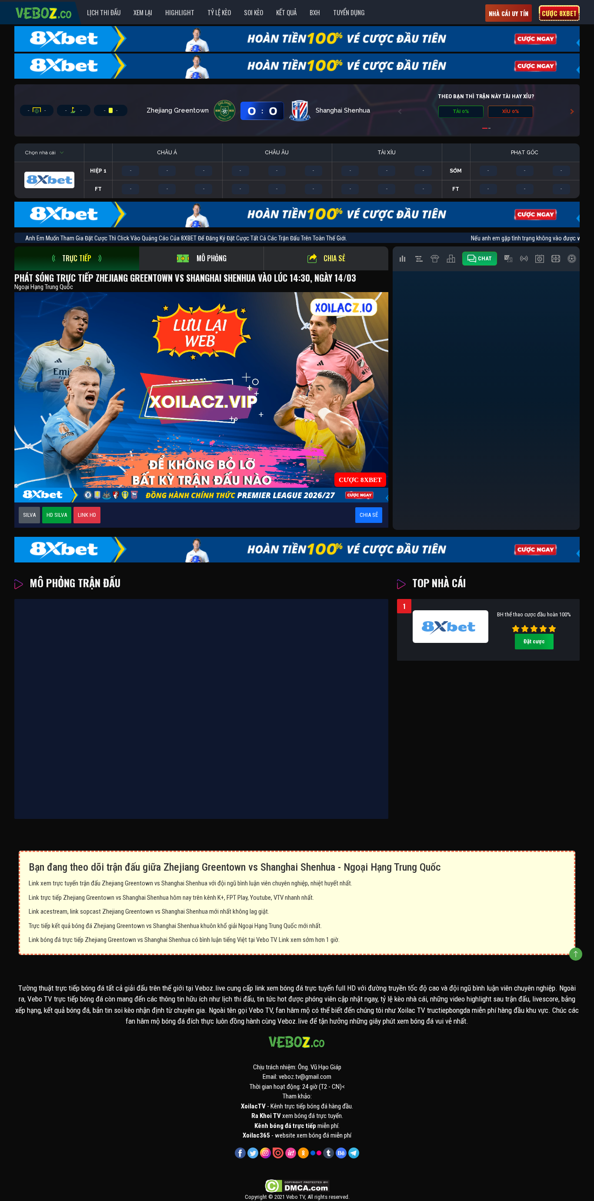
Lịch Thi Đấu (103, 12)
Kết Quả (286, 12)
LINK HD (87, 515)
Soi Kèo (253, 12)
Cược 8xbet (559, 13)
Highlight (179, 12)
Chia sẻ (334, 258)
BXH (315, 12)
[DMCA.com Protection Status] (297, 1185)
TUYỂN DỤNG (349, 12)
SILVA (29, 515)
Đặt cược (534, 641)
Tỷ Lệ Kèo (219, 12)
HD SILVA (57, 515)
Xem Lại (142, 12)
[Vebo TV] (43, 12)
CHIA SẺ (369, 515)
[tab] (76, 258)
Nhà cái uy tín (508, 13)
